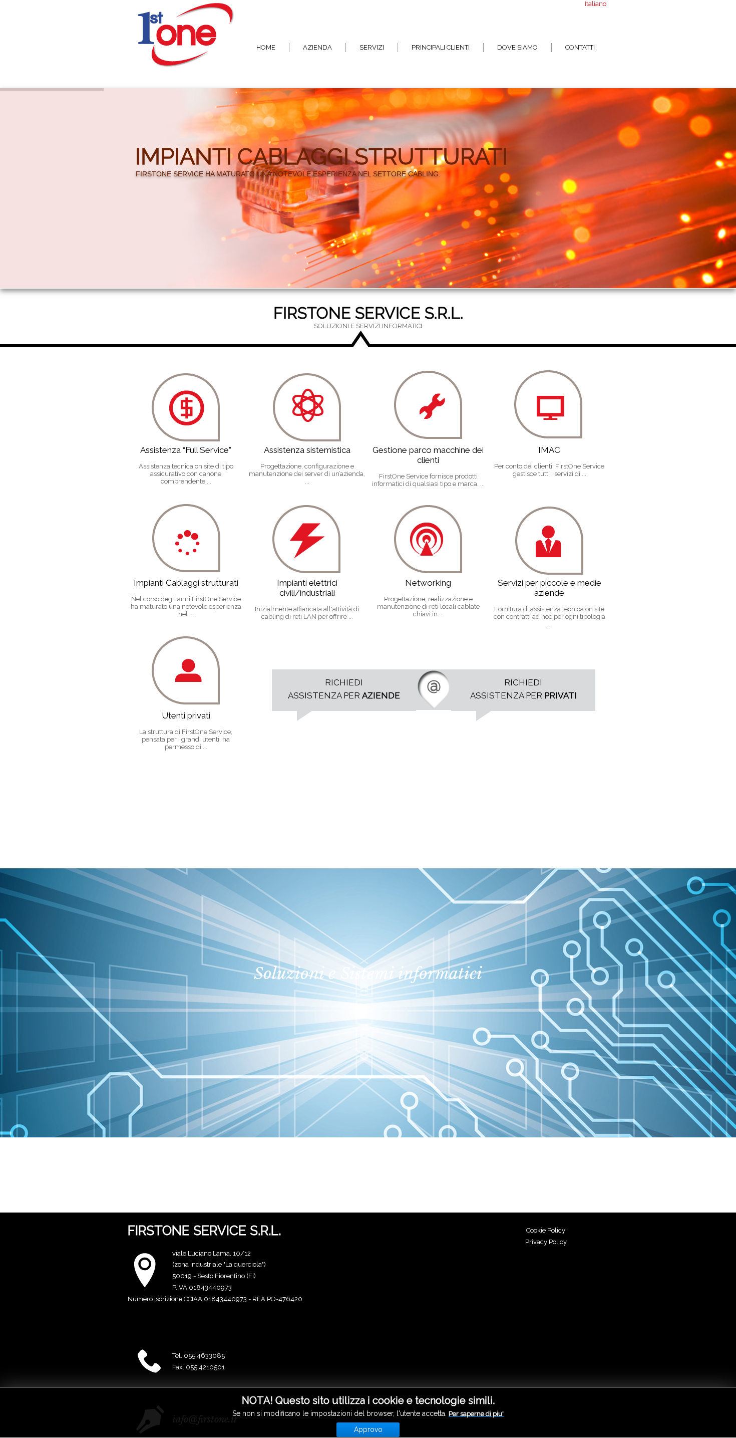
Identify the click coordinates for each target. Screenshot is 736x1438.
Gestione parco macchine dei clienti (428, 455)
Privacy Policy (546, 1242)
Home (265, 47)
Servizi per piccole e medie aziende (549, 588)
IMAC (549, 450)
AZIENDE (381, 695)
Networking (428, 583)
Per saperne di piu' (476, 1413)
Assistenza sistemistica (307, 450)
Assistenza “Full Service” (185, 450)
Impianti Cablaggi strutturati (186, 583)
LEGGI (154, 397)
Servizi (371, 47)
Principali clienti (441, 47)
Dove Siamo (517, 47)
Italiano (595, 4)
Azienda (317, 47)
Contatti (580, 47)
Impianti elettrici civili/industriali (307, 588)
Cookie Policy (545, 1230)
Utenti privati (186, 715)
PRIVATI (560, 695)
